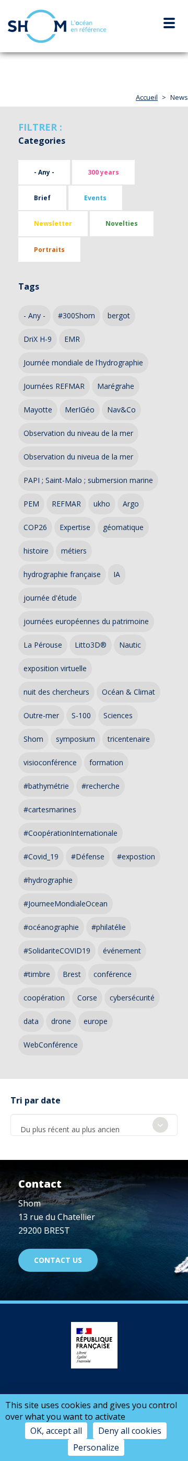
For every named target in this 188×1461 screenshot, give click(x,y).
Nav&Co (121, 410)
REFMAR (66, 504)
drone (61, 1021)
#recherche (100, 786)
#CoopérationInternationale (71, 833)
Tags (28, 286)
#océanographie (51, 927)
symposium (75, 739)
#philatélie (108, 927)
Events (95, 197)
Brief (42, 197)
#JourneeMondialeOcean (66, 903)
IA (116, 574)
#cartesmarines (50, 809)
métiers (74, 551)
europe (96, 1021)
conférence (112, 974)
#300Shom (76, 315)
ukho (101, 504)
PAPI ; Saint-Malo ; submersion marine (88, 480)
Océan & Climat (128, 692)
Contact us (58, 1260)
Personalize (96, 1447)
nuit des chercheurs (56, 692)
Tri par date (35, 1100)
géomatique (123, 527)
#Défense (87, 856)
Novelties (121, 223)
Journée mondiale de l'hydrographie (83, 362)
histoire (36, 551)
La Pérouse (43, 645)
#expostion (136, 856)
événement (122, 951)
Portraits (49, 249)
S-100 (81, 715)
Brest (72, 974)
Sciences (118, 715)
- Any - (44, 172)
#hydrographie (48, 880)
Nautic (130, 645)
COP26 (35, 527)
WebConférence (51, 1045)
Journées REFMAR (54, 386)
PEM (31, 504)
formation (106, 762)
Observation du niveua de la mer (78, 457)
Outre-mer (41, 715)
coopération (44, 998)
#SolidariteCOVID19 (57, 951)
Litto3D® (91, 645)
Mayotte (38, 410)
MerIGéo (80, 410)
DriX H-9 (38, 339)
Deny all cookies (129, 1430)
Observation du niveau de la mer (78, 433)
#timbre (37, 974)
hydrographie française (62, 574)
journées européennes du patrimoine (86, 621)
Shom (33, 739)
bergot (119, 315)
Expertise (75, 527)
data (31, 1021)
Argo (131, 504)
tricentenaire (129, 739)
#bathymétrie (46, 786)
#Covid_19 (41, 856)
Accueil (147, 97)
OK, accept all (56, 1430)
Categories (41, 140)
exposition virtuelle (55, 668)
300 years (103, 172)
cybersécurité (132, 998)
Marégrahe (115, 386)
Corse (87, 998)
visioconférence (50, 762)
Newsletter (53, 223)
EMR (72, 339)
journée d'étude (50, 598)
